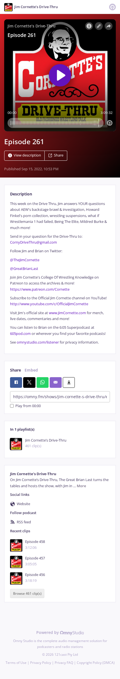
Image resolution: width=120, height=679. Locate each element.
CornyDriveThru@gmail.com (34, 242)
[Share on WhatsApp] (43, 382)
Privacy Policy (40, 662)
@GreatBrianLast (24, 268)
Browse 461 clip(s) (27, 593)
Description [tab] (21, 194)
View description (27, 155)
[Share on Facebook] (16, 382)
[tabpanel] (60, 273)
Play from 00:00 (28, 406)
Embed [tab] (31, 370)
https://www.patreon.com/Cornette (39, 289)
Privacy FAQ (64, 662)
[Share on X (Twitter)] (29, 382)
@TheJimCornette (24, 260)
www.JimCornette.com (67, 313)
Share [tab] (15, 370)
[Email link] (56, 382)
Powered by (48, 632)
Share (58, 155)
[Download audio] (69, 382)
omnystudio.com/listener (38, 342)
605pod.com (20, 333)
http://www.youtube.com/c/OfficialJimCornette (49, 304)
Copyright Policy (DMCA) (96, 662)
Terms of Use (16, 662)
